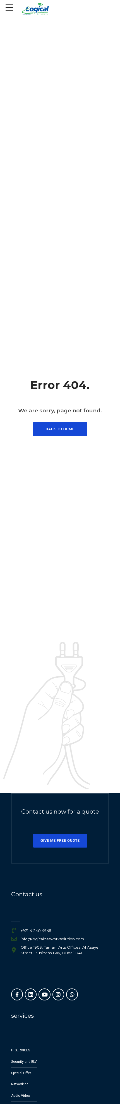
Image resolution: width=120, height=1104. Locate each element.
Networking (19, 1084)
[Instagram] (58, 994)
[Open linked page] (35, 8)
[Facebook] (17, 994)
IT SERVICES (20, 1050)
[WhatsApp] (72, 994)
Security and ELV (24, 1062)
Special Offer (21, 1073)
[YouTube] (44, 994)
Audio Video (20, 1096)
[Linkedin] (31, 994)
